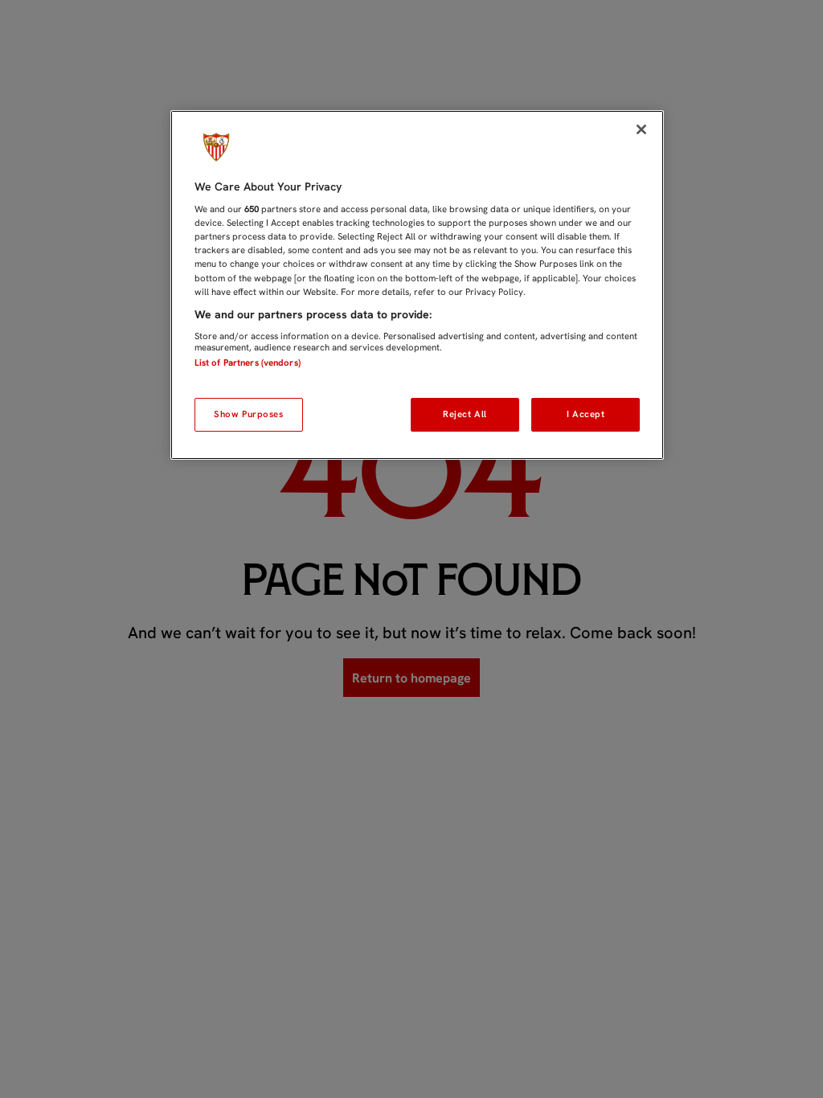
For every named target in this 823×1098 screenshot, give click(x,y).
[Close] (641, 129)
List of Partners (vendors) (247, 362)
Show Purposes (248, 414)
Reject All (465, 414)
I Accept (586, 414)
